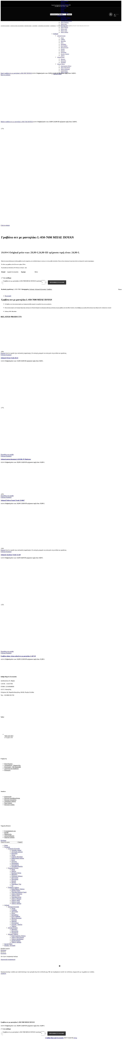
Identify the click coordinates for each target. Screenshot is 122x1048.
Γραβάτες (63, 39)
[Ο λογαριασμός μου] (111, 14)
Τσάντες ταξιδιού (64, 32)
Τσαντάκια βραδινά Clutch (66, 21)
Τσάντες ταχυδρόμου (65, 69)
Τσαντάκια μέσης (64, 25)
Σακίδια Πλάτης (64, 70)
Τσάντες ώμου (64, 24)
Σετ (61, 14)
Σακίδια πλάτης (64, 19)
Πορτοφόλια (63, 52)
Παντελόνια (63, 6)
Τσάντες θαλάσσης (65, 22)
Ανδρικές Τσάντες (61, 64)
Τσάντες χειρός (64, 30)
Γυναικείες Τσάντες (61, 15)
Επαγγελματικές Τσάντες (66, 66)
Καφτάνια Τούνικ (64, 1)
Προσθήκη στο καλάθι (56, 1033)
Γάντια (62, 37)
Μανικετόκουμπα (64, 47)
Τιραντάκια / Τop (64, 12)
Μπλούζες (63, 2)
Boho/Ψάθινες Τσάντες (65, 17)
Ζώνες (62, 42)
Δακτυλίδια (63, 41)
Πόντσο (62, 11)
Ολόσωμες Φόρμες (65, 4)
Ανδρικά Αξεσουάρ (61, 36)
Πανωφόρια (63, 7)
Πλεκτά (62, 9)
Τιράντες (63, 55)
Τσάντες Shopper (64, 27)
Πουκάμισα (63, 62)
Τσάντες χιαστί (64, 29)
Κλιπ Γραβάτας (64, 46)
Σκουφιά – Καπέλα (65, 54)
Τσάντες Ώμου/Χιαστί (65, 67)
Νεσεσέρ (63, 49)
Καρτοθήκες (63, 44)
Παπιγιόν (63, 50)
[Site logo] (12, 20)
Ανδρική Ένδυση (60, 57)
